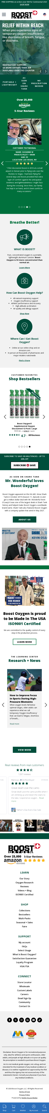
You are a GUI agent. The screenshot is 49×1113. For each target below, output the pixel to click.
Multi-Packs (24, 918)
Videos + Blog (24, 890)
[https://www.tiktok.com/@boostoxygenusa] (39, 1020)
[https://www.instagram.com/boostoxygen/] (21, 1020)
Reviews (24, 886)
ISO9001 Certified (24, 894)
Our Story (24, 878)
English (44, 14)
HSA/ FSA (24, 966)
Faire (24, 926)
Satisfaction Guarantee (24, 958)
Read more (14, 724)
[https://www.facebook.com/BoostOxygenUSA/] (9, 1020)
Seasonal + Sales (24, 922)
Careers (24, 994)
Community (24, 1002)
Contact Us (24, 1006)
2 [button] (22, 207)
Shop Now (24, 313)
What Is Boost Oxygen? (24, 954)
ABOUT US (25, 519)
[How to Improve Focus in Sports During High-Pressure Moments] (24, 680)
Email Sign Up (24, 998)
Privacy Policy (24, 1095)
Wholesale (24, 986)
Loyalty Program (24, 962)
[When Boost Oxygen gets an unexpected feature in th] (31, 826)
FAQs (24, 946)
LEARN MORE (24, 641)
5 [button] (30, 207)
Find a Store (24, 360)
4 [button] (27, 207)
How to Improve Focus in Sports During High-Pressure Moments (23, 698)
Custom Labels (24, 990)
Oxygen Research (24, 882)
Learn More (24, 267)
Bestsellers (24, 914)
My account (24, 942)
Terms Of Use (24, 1092)
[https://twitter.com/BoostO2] (15, 1020)
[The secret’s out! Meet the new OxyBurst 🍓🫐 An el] (18, 826)
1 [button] (19, 207)
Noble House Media (29, 1098)
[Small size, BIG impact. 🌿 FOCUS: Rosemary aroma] (6, 826)
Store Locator (25, 982)
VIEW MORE (24, 749)
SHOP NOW (24, 4)
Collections (24, 910)
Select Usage (24, 950)
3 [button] (24, 207)
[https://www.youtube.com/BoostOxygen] (33, 1020)
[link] (29, 810)
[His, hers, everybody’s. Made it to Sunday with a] (43, 826)
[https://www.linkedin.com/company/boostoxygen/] (27, 1020)
